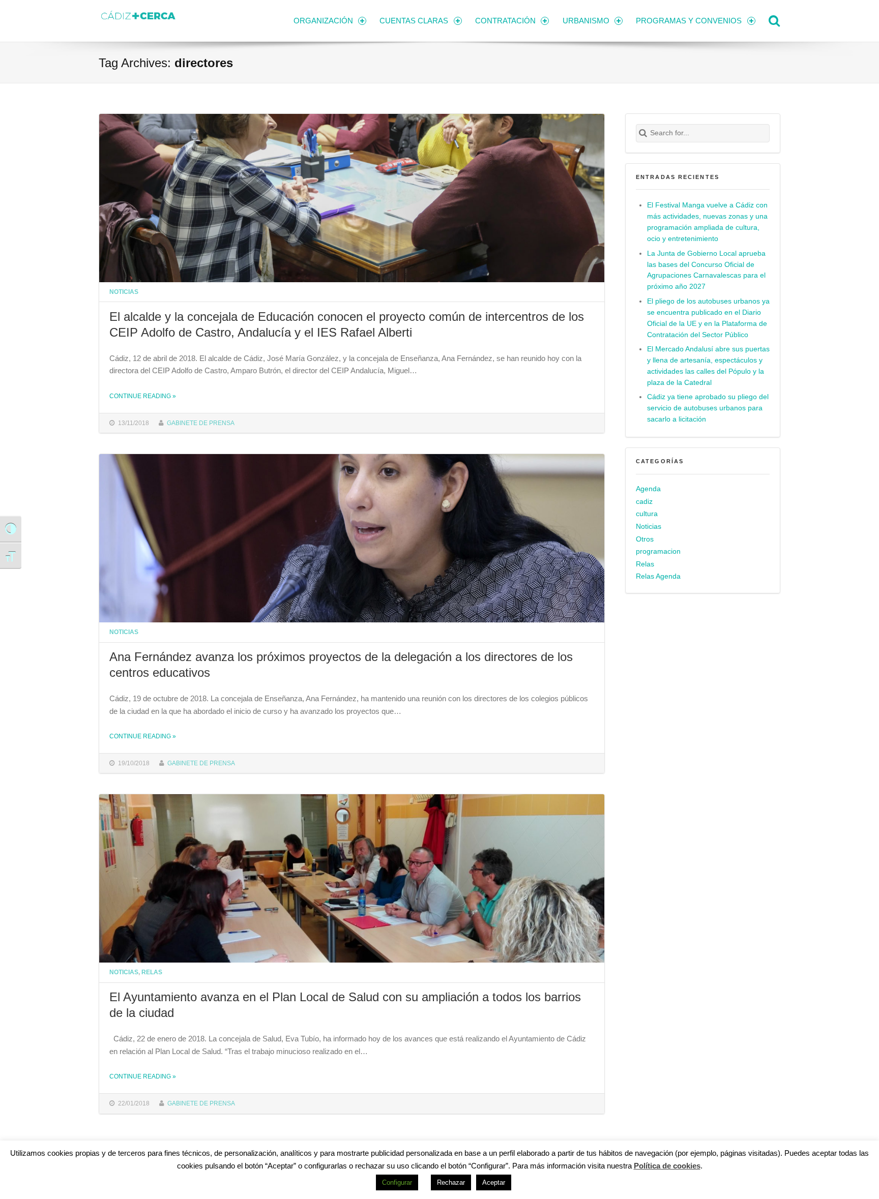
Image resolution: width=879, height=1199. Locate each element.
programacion (658, 551)
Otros (645, 539)
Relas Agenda (658, 576)
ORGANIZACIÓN (323, 20)
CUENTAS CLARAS (413, 20)
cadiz (644, 501)
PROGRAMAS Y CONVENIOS (689, 20)
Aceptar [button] (493, 1182)
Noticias (123, 291)
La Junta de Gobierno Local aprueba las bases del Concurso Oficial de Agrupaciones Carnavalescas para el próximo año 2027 (706, 270)
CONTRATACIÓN (505, 20)
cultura (647, 514)
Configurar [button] (397, 1182)
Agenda (648, 489)
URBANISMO (586, 20)
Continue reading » (142, 396)
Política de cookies (667, 1165)
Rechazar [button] (451, 1182)
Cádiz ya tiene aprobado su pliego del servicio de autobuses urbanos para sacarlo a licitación (708, 408)
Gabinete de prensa (201, 422)
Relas (151, 972)
